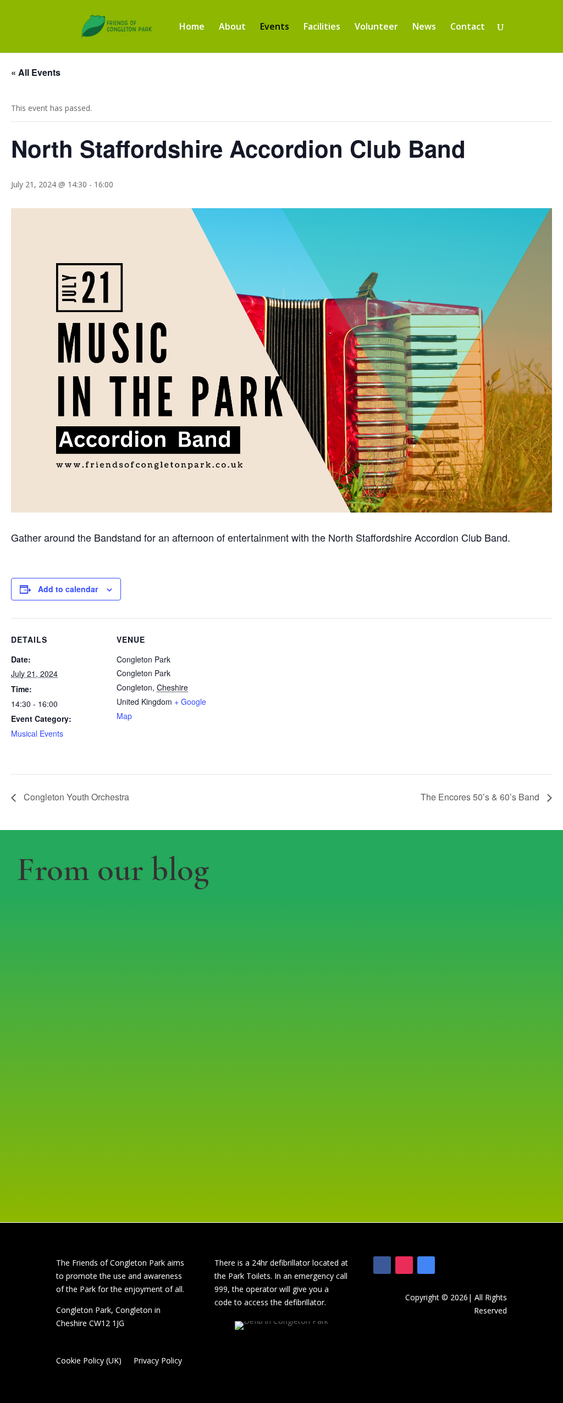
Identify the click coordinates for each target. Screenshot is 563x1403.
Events (274, 27)
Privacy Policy (158, 1361)
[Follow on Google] (426, 1265)
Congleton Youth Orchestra (75, 796)
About (232, 27)
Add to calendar (68, 588)
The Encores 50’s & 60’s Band (481, 796)
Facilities (321, 27)
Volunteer (376, 27)
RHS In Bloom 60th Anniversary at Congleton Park (77, 1021)
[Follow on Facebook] (382, 1265)
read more (41, 1096)
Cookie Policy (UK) (89, 1361)
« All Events (35, 72)
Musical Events (37, 733)
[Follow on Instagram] (404, 1265)
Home (192, 27)
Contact (467, 27)
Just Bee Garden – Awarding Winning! (333, 1012)
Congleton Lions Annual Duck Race (484, 1003)
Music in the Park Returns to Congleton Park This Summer (210, 1044)
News (424, 27)
